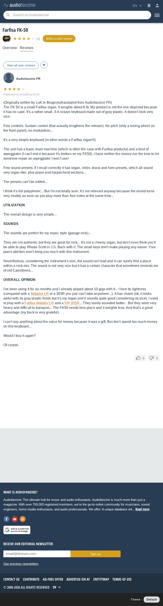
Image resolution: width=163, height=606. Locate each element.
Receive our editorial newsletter (28, 544)
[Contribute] (44, 64)
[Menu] (157, 15)
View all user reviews (21, 65)
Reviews (26, 48)
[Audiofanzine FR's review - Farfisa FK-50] (19, 5)
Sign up (95, 554)
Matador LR (40, 293)
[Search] (8, 15)
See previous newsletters (20, 564)
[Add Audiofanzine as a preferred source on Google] (16, 530)
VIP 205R (71, 303)
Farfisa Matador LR (39, 303)
